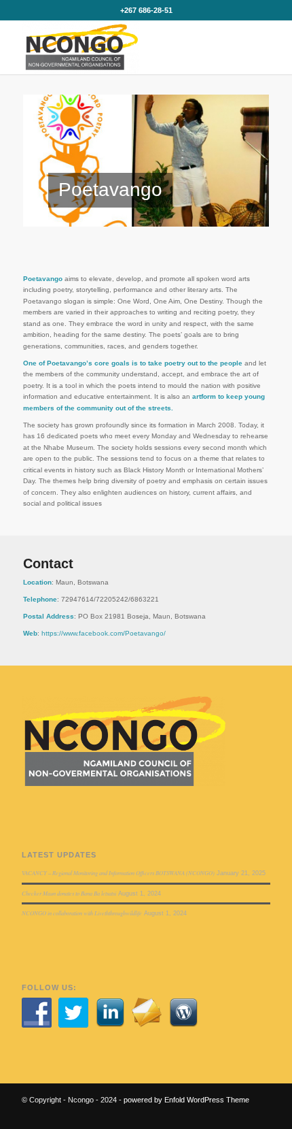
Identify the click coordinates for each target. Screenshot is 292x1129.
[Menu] (251, 47)
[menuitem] (219, 47)
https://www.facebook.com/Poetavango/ (103, 633)
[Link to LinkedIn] (260, 1112)
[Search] (219, 47)
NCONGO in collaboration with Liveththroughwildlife (82, 913)
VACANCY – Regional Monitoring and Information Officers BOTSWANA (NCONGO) (118, 873)
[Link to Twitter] (219, 1112)
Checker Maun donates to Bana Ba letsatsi (69, 893)
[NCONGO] (121, 47)
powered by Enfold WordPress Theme (186, 1100)
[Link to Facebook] (240, 1112)
